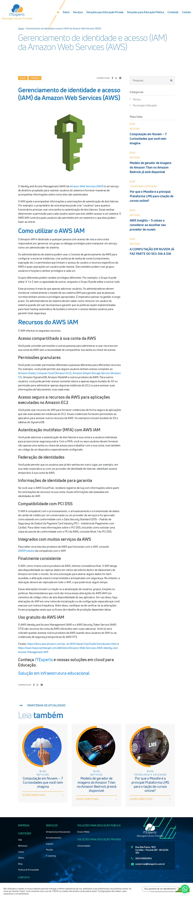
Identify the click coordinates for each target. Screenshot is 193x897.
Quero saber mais (33, 795)
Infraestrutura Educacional (58, 831)
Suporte (49, 843)
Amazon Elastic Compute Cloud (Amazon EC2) (44, 373)
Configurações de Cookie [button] (162, 890)
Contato (186, 12)
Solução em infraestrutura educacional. (54, 673)
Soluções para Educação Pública (145, 12)
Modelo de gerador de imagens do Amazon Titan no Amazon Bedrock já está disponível (150, 167)
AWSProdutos (26, 551)
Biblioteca (22, 845)
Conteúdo (173, 12)
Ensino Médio (83, 831)
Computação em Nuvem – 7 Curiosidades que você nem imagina (148, 138)
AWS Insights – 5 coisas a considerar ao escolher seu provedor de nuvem (148, 225)
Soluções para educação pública (99, 825)
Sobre (66, 12)
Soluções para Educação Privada (104, 12)
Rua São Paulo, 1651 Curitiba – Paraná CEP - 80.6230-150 (152, 850)
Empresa (23, 825)
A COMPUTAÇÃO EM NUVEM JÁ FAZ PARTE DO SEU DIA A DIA (152, 251)
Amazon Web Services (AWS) (87, 186)
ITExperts (44, 659)
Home (21, 28)
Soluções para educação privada (99, 839)
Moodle (49, 849)
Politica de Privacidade (28, 869)
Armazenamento (53, 837)
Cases (21, 851)
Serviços (78, 12)
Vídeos (21, 857)
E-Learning (51, 855)
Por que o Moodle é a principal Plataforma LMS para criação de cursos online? (151, 196)
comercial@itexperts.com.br (150, 864)
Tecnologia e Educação (145, 105)
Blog (20, 863)
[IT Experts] (17, 12)
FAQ (20, 839)
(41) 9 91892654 (143, 858)
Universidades (83, 845)
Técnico (137, 99)
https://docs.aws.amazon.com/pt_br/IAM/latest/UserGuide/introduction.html (72, 644)
